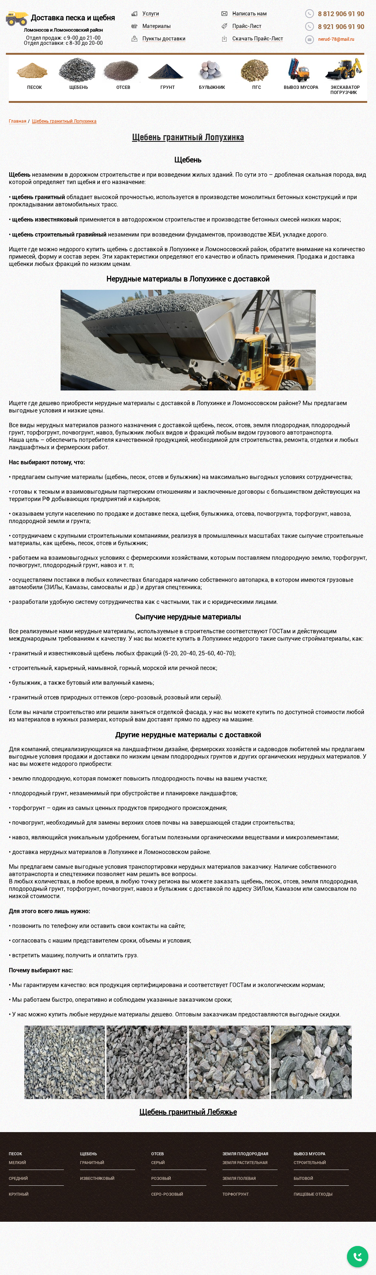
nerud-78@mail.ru (336, 39)
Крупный (19, 1194)
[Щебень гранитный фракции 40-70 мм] (311, 1097)
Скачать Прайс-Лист (257, 39)
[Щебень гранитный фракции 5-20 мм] (64, 1097)
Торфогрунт (236, 1194)
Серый (158, 1162)
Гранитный (92, 1162)
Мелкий (17, 1162)
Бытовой (303, 1178)
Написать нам (249, 14)
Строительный (310, 1162)
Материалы (156, 26)
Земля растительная (245, 1162)
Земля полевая (239, 1178)
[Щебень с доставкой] (188, 388)
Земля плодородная (245, 1154)
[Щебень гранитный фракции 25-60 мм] (229, 1097)
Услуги (150, 14)
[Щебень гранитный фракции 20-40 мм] (146, 1097)
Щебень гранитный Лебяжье (188, 1111)
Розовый (161, 1178)
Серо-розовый (167, 1194)
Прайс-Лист (246, 26)
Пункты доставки (163, 39)
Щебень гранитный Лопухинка (64, 121)
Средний (18, 1178)
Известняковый (97, 1178)
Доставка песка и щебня (73, 17)
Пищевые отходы (313, 1194)
